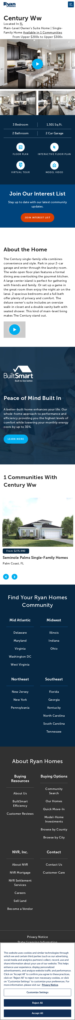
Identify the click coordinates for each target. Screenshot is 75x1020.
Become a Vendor (20, 908)
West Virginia (20, 664)
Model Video (54, 172)
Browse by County (54, 829)
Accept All (37, 1013)
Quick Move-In (54, 809)
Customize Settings (37, 992)
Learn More (16, 439)
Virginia (20, 648)
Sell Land (20, 900)
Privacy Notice (37, 936)
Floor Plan (20, 154)
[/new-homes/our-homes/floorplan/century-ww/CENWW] (20, 147)
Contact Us (54, 864)
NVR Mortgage (20, 872)
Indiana (54, 640)
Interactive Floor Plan (54, 154)
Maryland (20, 640)
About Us (20, 793)
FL (21, 23)
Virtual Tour (20, 172)
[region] (37, 981)
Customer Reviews (20, 813)
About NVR (20, 864)
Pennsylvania (20, 707)
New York (20, 699)
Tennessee (54, 731)
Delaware (20, 632)
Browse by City (54, 837)
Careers (20, 892)
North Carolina (54, 715)
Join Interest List (37, 217)
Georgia (54, 699)
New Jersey (20, 691)
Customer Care (54, 872)
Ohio (54, 648)
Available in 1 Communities (42, 32)
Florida (54, 691)
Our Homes (54, 801)
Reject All (37, 1003)
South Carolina (54, 723)
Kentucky (54, 707)
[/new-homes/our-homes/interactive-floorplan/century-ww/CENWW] (54, 147)
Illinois (54, 632)
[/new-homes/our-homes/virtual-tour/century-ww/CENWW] (20, 165)
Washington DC (20, 656)
